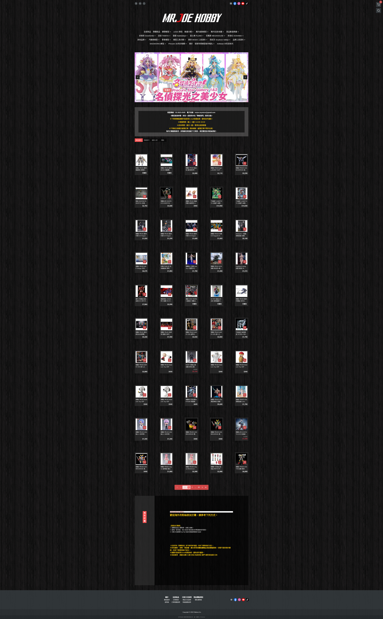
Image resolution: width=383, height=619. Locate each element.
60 (199, 487)
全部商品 (176, 597)
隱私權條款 (198, 599)
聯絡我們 (167, 599)
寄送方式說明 (187, 599)
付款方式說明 (187, 597)
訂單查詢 (176, 599)
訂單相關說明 (176, 602)
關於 (166, 597)
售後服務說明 (187, 602)
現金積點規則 (198, 597)
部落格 (167, 602)
